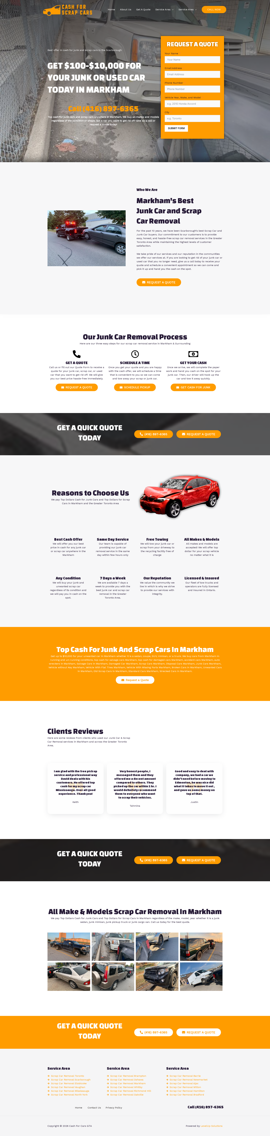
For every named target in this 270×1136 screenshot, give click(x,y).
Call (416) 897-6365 (103, 108)
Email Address (173, 68)
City (167, 112)
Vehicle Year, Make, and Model (183, 97)
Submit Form (176, 128)
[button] (214, 9)
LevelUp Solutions (211, 1125)
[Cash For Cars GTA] (67, 9)
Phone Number (174, 82)
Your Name (171, 53)
